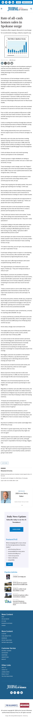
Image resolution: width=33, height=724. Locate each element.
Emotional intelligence (14, 553)
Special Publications (7, 640)
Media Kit (4, 659)
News (3, 616)
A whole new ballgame (19, 576)
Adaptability (11, 560)
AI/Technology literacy (14, 549)
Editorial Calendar (6, 650)
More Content (7, 631)
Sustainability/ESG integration (16, 551)
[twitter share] (5, 63)
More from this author (21, 502)
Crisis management (13, 555)
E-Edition (4, 633)
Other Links (6, 665)
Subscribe (17, 529)
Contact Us (4, 669)
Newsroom (4, 638)
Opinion (3, 625)
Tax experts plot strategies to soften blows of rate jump (14, 478)
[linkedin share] (2, 63)
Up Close (4, 621)
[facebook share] (8, 63)
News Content (7, 614)
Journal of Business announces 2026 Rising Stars (19, 603)
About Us (4, 667)
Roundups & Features (7, 623)
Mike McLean (12, 60)
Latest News (4, 463)
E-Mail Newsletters (6, 636)
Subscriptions (5, 657)
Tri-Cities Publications (7, 676)
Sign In (18, 2)
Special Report (5, 619)
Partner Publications (7, 642)
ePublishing (25, 715)
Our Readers (5, 652)
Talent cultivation (13, 558)
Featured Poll (11, 539)
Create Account (27, 2)
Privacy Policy (5, 674)
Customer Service (9, 648)
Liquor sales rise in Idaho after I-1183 (9, 480)
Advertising (4, 655)
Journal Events (5, 672)
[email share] (11, 63)
